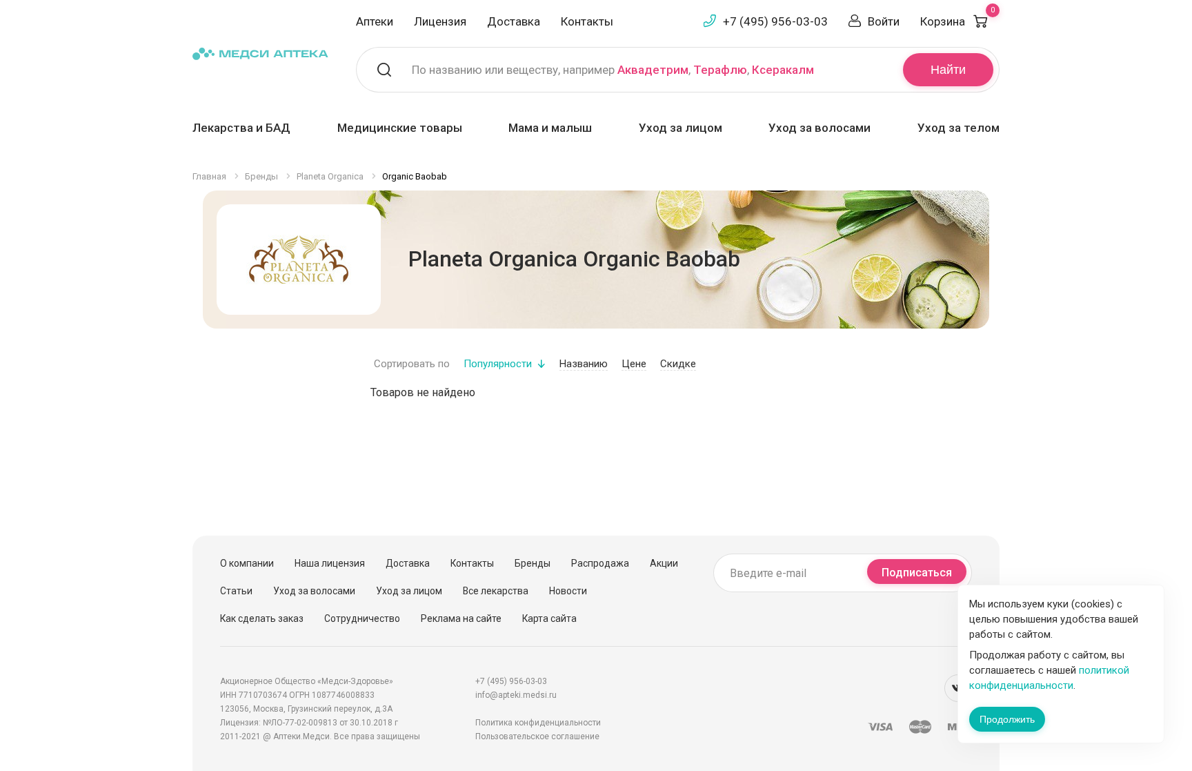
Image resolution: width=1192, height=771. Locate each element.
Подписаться (917, 572)
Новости (568, 590)
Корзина (957, 21)
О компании (247, 563)
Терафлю (720, 70)
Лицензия (440, 21)
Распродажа (600, 563)
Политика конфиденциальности (538, 723)
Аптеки (374, 21)
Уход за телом (958, 128)
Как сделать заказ (262, 618)
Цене (634, 364)
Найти (948, 70)
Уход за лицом (680, 128)
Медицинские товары (399, 128)
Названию (583, 364)
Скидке (678, 364)
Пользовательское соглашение (537, 736)
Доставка (513, 21)
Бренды (532, 563)
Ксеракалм (783, 70)
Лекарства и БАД (241, 128)
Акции (664, 563)
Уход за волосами (819, 128)
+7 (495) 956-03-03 (775, 21)
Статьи (236, 590)
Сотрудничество (362, 618)
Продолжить (1007, 719)
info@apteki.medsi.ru (516, 695)
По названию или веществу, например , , (613, 70)
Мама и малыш (550, 128)
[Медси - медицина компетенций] (260, 53)
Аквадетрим (652, 70)
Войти (884, 21)
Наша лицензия (330, 563)
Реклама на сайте (461, 618)
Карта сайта (549, 618)
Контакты (587, 21)
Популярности (498, 364)
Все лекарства (495, 590)
